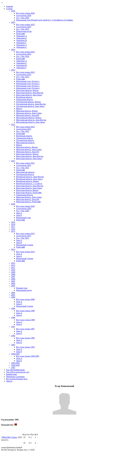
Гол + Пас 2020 (22, 211)
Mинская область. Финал (27, 147)
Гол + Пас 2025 (22, 29)
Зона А (19, 213)
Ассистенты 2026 (23, 15)
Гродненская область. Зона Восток (31, 104)
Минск (19, 109)
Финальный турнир (24, 245)
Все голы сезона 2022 (25, 127)
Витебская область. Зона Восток (30, 177)
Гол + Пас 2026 (22, 18)
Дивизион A (21, 36)
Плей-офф (20, 34)
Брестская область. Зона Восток (29, 93)
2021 (13, 161)
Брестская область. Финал (27, 90)
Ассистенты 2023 (23, 74)
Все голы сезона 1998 (25, 320)
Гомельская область (24, 99)
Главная (9, 6)
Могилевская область (25, 143)
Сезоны (9, 9)
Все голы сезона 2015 (25, 233)
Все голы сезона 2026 (25, 13)
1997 (13, 327)
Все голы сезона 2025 (25, 24)
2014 (13, 249)
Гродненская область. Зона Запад (30, 106)
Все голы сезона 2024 (25, 52)
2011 (13, 268)
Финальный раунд (24, 290)
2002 (13, 292)
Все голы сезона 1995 (25, 347)
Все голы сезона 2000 (25, 299)
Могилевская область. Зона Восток (31, 120)
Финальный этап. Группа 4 (27, 88)
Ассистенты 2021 (23, 165)
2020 (13, 204)
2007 (13, 277)
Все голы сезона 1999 (25, 311)
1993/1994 (15, 363)
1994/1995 (15, 354)
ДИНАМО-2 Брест (9, 437)
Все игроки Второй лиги (16, 379)
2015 (13, 231)
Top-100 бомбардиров (15, 370)
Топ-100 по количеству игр (17, 372)
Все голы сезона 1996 (25, 338)
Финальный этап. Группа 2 (27, 84)
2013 (13, 263)
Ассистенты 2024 (23, 54)
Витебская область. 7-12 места (29, 183)
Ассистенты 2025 (23, 27)
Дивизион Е (21, 47)
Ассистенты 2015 (23, 236)
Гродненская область (25, 140)
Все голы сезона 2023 (25, 72)
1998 (13, 317)
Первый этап (21, 288)
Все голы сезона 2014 (25, 252)
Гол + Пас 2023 (22, 77)
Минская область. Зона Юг (27, 115)
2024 (13, 49)
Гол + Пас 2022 (22, 131)
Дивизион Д (21, 45)
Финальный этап (23, 218)
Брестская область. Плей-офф (28, 193)
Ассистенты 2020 (23, 208)
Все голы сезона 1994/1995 (27, 356)
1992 (13, 367)
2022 (13, 124)
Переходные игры (24, 31)
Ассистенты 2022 (23, 129)
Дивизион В (21, 40)
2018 (13, 224)
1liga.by (9, 381)
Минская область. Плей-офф (28, 202)
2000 (13, 297)
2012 (13, 265)
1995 (13, 345)
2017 (13, 227)
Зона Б (19, 215)
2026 (13, 11)
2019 (13, 222)
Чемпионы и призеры (15, 377)
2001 (13, 295)
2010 (13, 270)
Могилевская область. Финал (28, 118)
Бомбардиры (11, 374)
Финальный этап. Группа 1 (27, 81)
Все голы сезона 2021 (25, 163)
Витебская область (24, 97)
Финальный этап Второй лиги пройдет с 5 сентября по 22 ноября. (44, 20)
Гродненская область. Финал (28, 102)
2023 (13, 70)
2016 (13, 229)
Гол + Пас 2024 (22, 56)
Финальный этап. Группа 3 (27, 86)
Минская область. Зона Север (29, 113)
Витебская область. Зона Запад (29, 179)
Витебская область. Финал (27, 181)
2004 (13, 283)
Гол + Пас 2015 (22, 238)
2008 (13, 274)
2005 (13, 281)
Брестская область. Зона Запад (29, 95)
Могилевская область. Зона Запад (30, 122)
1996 (13, 336)
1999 (13, 308)
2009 (13, 272)
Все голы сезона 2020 (25, 206)
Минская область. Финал (27, 111)
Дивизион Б (21, 38)
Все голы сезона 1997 (25, 329)
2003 (13, 286)
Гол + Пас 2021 (22, 168)
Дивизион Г (21, 43)
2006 (13, 279)
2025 (13, 22)
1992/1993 (15, 365)
